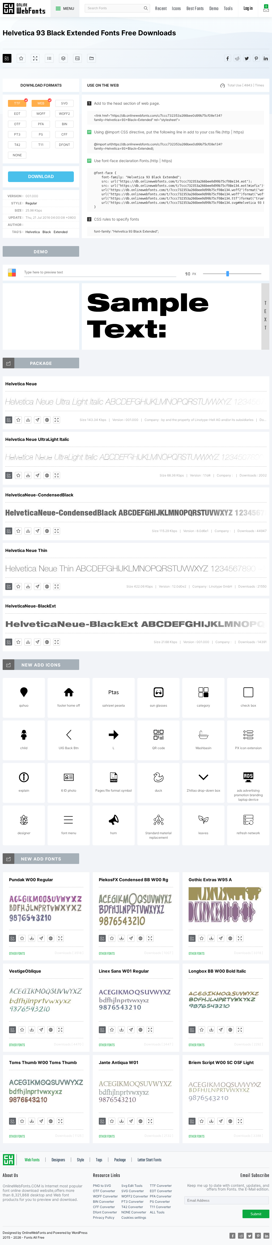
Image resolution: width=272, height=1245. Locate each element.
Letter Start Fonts (150, 1160)
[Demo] (35, 58)
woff (40, 114)
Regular (31, 203)
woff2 (64, 114)
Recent (161, 9)
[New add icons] (8, 664)
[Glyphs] (49, 58)
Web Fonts (32, 1160)
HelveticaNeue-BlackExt (30, 606)
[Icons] (77, 58)
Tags (99, 1160)
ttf (17, 103)
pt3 (17, 134)
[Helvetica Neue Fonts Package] (8, 363)
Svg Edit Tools (131, 1186)
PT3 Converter (132, 1202)
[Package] (63, 58)
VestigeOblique (25, 971)
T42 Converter (132, 1207)
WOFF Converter (105, 1196)
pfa (41, 124)
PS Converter (160, 1202)
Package (120, 1160)
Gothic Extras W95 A (210, 879)
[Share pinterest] (256, 58)
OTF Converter (104, 1191)
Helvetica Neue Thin (26, 550)
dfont (64, 145)
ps (41, 134)
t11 (41, 145)
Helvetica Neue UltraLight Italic (37, 439)
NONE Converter (133, 1212)
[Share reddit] (237, 58)
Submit (255, 1214)
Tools (228, 9)
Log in (248, 8)
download (41, 176)
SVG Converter (132, 1191)
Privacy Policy (103, 1217)
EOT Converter (161, 1191)
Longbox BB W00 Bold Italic (217, 971)
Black (46, 232)
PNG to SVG (102, 1186)
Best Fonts (195, 9)
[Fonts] (91, 58)
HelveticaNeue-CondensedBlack (39, 494)
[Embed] (47, 419)
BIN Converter (103, 1202)
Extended (60, 232)
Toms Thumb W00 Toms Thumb (43, 1062)
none (17, 155)
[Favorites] (21, 58)
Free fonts (26, 9)
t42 (17, 145)
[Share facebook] (227, 58)
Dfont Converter (105, 1212)
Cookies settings (133, 1217)
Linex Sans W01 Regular (124, 971)
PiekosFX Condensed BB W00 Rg (133, 879)
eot (17, 114)
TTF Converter (161, 1186)
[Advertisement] (42, 316)
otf (17, 124)
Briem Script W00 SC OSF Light (221, 1062)
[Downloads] (27, 419)
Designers (58, 1160)
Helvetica (33, 232)
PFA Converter (160, 1196)
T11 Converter (160, 1207)
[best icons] (8, 858)
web (40, 103)
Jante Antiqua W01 (118, 1062)
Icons (176, 9)
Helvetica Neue (21, 383)
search (146, 8)
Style (80, 1160)
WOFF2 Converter (134, 1196)
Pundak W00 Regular (31, 879)
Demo (214, 9)
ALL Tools (157, 1212)
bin (64, 124)
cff (64, 134)
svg (64, 103)
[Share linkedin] (265, 58)
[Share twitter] (246, 58)
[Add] (7, 58)
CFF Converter (104, 1207)
